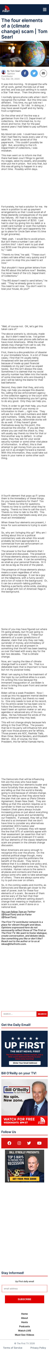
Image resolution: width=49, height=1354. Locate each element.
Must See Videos (24, 1334)
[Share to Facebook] (24, 73)
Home (24, 1313)
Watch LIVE (24, 1330)
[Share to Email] (43, 73)
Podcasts (24, 1326)
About (24, 1318)
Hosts (24, 1322)
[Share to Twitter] (34, 73)
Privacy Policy (38, 1347)
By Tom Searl (13, 71)
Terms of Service (12, 1347)
